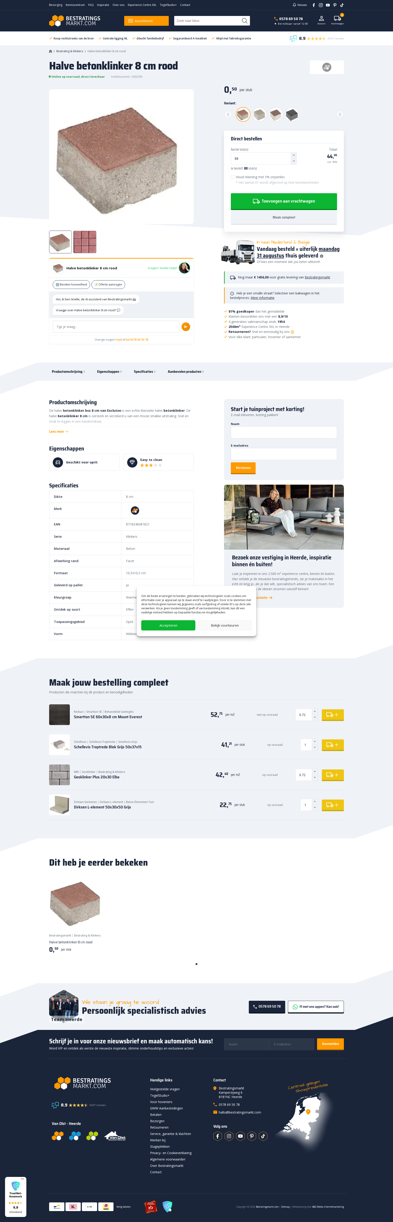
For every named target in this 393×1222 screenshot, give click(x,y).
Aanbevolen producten (184, 371)
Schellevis (80, 742)
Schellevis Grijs (127, 742)
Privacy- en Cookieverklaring (170, 1153)
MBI (76, 772)
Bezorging (55, 5)
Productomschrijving (67, 371)
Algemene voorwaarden (167, 1159)
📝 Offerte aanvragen (108, 284)
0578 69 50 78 (291, 19)
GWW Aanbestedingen (166, 1108)
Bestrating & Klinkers (69, 51)
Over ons (118, 5)
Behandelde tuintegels (119, 712)
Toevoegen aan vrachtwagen (288, 201)
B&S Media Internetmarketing (328, 1206)
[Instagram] (319, 5)
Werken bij (158, 1140)
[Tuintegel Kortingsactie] (96, 921)
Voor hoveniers (161, 1102)
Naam (235, 424)
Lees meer (56, 431)
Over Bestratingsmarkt (167, 1165)
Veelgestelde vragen (165, 1089)
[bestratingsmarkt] (98, 1083)
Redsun (78, 712)
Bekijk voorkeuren (225, 625)
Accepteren (168, 625)
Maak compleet (284, 217)
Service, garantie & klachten (170, 1134)
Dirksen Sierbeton (85, 802)
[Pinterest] (333, 5)
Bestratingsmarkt (317, 277)
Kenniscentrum (75, 5)
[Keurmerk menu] (22, 1179)
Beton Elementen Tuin (140, 802)
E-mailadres (239, 446)
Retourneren (159, 1127)
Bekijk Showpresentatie (249, 597)
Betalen (155, 1114)
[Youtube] (326, 5)
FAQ (91, 5)
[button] (15, 1197)
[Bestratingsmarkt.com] (57, 1135)
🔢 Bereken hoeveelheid (71, 284)
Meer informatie (263, 298)
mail (119, 340)
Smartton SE (94, 712)
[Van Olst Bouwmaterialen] (115, 1135)
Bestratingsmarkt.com (267, 1206)
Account (321, 23)
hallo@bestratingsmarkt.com (240, 1112)
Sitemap (285, 1206)
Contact (185, 5)
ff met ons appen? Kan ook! (319, 1006)
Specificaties (143, 371)
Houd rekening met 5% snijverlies (278, 180)
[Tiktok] (263, 1136)
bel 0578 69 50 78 (137, 340)
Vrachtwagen (337, 20)
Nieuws (302, 5)
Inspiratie (103, 5)
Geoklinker (89, 772)
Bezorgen (157, 1121)
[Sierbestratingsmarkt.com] (92, 1135)
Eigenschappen (108, 371)
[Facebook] (312, 5)
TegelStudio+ (168, 5)
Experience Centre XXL (142, 5)
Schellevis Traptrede (102, 742)
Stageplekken (160, 1146)
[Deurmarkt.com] (75, 1135)
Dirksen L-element (111, 802)
